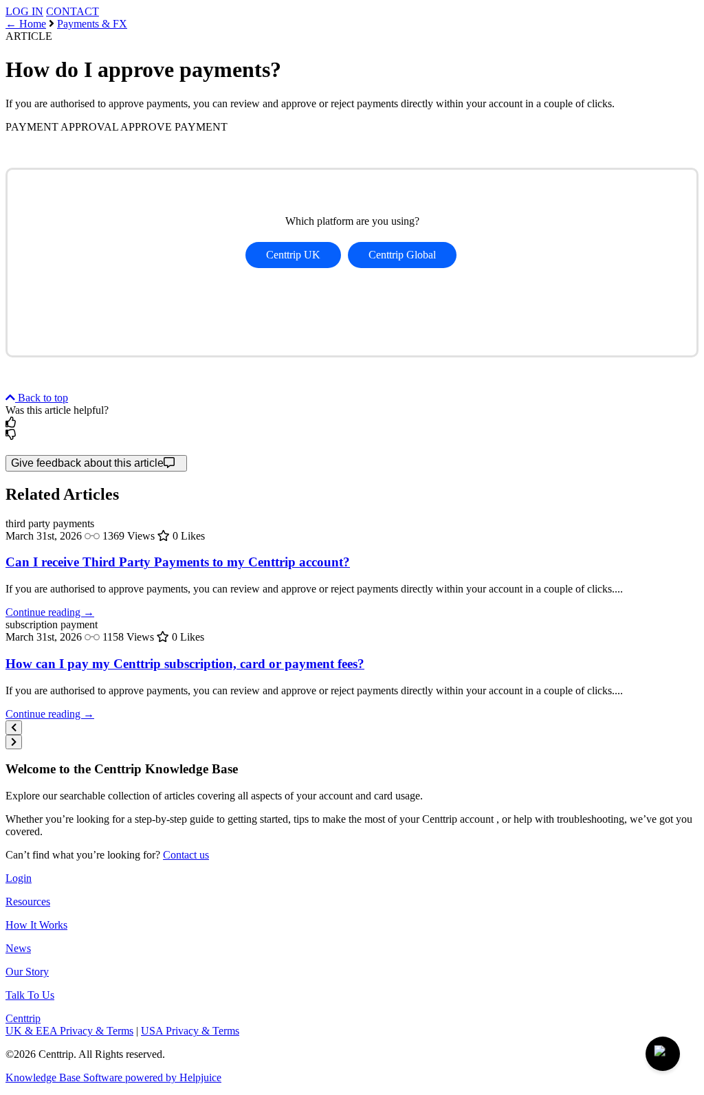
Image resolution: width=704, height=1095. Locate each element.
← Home (26, 24)
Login (19, 878)
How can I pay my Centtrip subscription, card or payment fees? (185, 663)
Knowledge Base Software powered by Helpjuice (113, 1077)
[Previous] (14, 727)
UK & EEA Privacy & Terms (69, 1031)
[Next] (14, 742)
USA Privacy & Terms (190, 1031)
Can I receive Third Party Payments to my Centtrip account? (178, 562)
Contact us (186, 855)
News (18, 948)
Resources (28, 901)
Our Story (27, 971)
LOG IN (24, 11)
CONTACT (72, 11)
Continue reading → (50, 612)
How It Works (36, 925)
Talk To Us (30, 995)
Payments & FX (92, 24)
